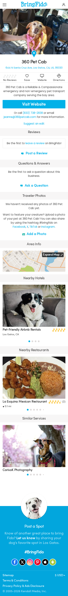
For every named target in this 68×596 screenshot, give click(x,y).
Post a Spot (34, 526)
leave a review (34, 143)
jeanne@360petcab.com (20, 117)
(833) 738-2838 (33, 113)
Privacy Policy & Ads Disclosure (23, 586)
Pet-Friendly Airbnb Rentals (22, 330)
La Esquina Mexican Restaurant (25, 401)
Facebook (19, 227)
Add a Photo (36, 234)
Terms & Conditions (15, 580)
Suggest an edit (34, 123)
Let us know (25, 538)
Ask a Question (36, 185)
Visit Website (34, 104)
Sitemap (8, 575)
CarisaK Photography (17, 470)
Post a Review (36, 153)
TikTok (33, 227)
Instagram (48, 227)
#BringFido (34, 552)
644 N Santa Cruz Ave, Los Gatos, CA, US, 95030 (34, 67)
